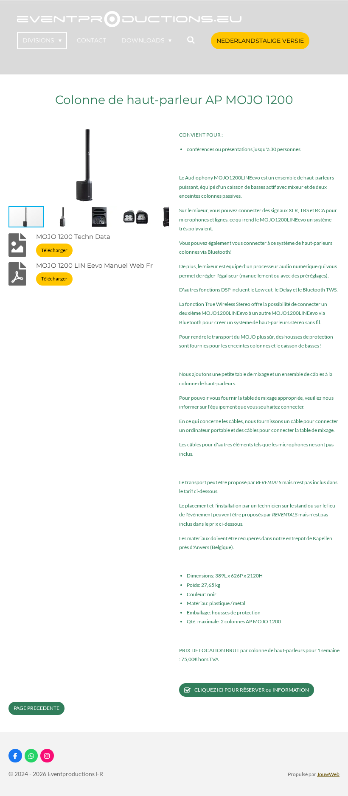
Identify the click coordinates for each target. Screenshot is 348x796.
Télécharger (54, 250)
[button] (161, 133)
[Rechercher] (191, 40)
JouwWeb (328, 774)
